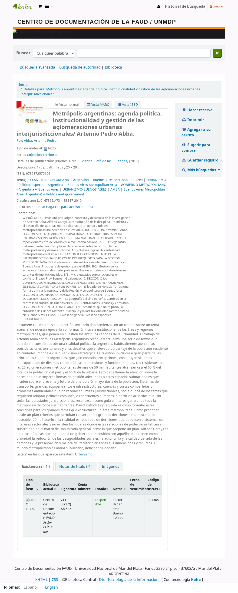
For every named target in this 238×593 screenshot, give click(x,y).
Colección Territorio (42, 154)
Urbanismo (83, 454)
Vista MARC (99, 104)
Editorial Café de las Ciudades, (104, 161)
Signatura (68, 489)
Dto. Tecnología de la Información (129, 580)
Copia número (84, 486)
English (51, 587)
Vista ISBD (129, 104)
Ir (217, 53)
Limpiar (217, 6)
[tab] (36, 466)
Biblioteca (113, 67)
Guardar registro (202, 160)
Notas (117, 489)
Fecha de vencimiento (137, 484)
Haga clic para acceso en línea (69, 206)
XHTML (41, 580)
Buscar (23, 53)
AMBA (115, 189)
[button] (39, 6)
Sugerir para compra (196, 147)
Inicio (23, 84)
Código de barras (153, 484)
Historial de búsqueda (185, 6)
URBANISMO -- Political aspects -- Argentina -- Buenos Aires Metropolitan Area (92, 182)
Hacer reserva (199, 110)
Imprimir (195, 120)
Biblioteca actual (50, 486)
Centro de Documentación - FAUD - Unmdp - (24, 6)
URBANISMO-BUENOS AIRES (85, 189)
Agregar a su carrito (196, 132)
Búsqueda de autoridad (80, 67)
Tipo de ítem (29, 484)
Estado (100, 489)
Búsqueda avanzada (37, 67)
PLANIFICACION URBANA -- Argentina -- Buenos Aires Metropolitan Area (86, 180)
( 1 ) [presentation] (36, 466)
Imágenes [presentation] (110, 466)
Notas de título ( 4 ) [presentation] (76, 466)
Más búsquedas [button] (201, 170)
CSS (55, 580)
